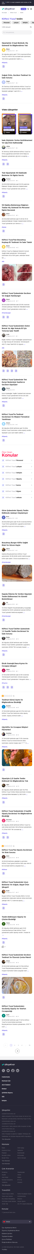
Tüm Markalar (6, 1160)
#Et (3, 261)
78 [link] (29, 1045)
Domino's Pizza (6, 1150)
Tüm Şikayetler (6, 1139)
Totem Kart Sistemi (7, 1196)
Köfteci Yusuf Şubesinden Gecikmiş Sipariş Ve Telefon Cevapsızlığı (14, 1008)
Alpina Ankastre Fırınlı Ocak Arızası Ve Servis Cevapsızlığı (17, 1116)
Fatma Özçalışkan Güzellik (24, 1194)
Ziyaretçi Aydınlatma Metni (10, 1230)
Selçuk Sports (21, 1201)
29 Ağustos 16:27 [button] (10, 83)
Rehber (4, 1089)
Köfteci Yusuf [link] (9, 18)
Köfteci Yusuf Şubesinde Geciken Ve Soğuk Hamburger (16, 294)
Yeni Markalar (6, 1163)
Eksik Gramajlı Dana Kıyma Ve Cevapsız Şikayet (15, 664)
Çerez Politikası (7, 1239)
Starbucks (20, 1150)
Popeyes (4, 1153)
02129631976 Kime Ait (8, 1131)
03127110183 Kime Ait (8, 1129)
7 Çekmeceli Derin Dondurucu (9, 1212)
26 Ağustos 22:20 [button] (10, 786)
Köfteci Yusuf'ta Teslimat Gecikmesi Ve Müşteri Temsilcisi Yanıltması (15, 416)
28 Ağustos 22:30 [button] (10, 301)
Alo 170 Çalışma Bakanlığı (24, 1204)
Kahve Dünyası (21, 1158)
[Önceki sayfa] (5, 1045)
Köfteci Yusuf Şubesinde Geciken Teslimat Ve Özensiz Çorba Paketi (16, 956)
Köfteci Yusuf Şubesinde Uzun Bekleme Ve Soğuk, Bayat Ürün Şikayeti (15, 884)
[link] (3, 947)
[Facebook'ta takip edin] (13, 1070)
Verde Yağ (5, 1204)
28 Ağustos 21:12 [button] (10, 518)
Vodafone (4, 1182)
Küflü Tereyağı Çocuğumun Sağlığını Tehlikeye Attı (16, 1134)
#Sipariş (4, 62)
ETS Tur (19, 1180)
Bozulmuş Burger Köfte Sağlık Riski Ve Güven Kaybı (15, 544)
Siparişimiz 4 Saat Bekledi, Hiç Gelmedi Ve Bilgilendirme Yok (15, 44)
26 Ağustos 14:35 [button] (10, 857)
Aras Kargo (5, 1177)
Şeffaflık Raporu (7, 1092)
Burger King (5, 1158)
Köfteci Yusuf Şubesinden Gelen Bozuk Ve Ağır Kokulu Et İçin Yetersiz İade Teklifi (16, 328)
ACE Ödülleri (6, 1085)
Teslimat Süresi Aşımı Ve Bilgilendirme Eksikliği (12, 701)
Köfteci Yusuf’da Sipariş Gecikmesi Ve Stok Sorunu (17, 851)
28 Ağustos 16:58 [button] (10, 604)
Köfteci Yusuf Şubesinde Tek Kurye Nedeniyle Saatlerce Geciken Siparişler (14, 382)
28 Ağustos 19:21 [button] (10, 550)
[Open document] (3, 164)
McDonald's (20, 1155)
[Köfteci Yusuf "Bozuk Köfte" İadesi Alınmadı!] (9, 124)
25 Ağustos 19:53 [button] (10, 1016)
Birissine (19, 1199)
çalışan (16, 22)
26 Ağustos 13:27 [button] (10, 892)
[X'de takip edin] (3, 1070)
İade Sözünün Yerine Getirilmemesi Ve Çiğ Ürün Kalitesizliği (17, 141)
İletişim (4, 1100)
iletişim (25, 22)
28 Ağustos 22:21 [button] (10, 336)
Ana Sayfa (4, 12)
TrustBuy (4, 1249)
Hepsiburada (20, 1172)
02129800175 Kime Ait (8, 1124)
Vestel (19, 1174)
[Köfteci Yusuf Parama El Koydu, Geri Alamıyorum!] (25, 124)
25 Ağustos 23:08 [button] (10, 924)
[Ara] (28, 9)
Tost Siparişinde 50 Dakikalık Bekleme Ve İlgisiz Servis (14, 174)
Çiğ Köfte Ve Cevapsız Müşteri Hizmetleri (15, 728)
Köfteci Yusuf (13, 12)
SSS (3, 1096)
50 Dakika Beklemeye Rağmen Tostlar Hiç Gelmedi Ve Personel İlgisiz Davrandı (15, 207)
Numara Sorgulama (7, 1180)
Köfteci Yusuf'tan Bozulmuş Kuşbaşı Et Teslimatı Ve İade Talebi (17, 241)
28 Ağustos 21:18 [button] (10, 424)
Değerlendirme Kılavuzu (9, 1242)
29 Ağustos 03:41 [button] (10, 215)
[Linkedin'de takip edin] (17, 1070)
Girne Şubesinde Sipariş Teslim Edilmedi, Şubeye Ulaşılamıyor (15, 511)
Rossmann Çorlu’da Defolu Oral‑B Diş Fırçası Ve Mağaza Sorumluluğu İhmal (17, 1118)
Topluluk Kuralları (7, 1236)
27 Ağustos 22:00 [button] (10, 707)
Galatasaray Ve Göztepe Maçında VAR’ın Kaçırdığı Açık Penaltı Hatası (17, 1136)
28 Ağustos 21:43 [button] (10, 389)
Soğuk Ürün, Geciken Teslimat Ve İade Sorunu (16, 76)
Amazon (19, 1182)
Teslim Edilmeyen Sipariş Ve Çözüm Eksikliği (14, 918)
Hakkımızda (6, 1077)
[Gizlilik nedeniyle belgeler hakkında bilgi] (3, 66)
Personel (7, 22)
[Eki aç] (9, 272)
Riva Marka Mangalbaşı (8, 1199)
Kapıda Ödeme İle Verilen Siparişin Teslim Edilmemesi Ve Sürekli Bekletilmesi (17, 596)
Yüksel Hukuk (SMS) (8, 1194)
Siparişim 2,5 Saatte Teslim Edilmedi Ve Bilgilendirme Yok (15, 779)
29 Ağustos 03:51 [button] (10, 180)
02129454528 (21, 1196)
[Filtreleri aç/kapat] (30, 27)
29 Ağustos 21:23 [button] (10, 50)
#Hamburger (6, 313)
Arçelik (4, 1174)
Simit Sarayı (20, 1148)
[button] (8, 696)
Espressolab (20, 1153)
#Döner (4, 869)
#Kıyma (4, 683)
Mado (3, 1148)
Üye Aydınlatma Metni (9, 1227)
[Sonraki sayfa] (17, 1051)
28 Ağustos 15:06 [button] (10, 671)
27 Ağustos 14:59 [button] (10, 734)
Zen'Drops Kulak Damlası (9, 1201)
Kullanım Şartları (7, 1233)
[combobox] (17, 32)
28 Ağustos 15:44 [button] (10, 639)
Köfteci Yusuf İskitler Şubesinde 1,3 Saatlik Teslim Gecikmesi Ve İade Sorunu (16, 631)
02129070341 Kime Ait (8, 1113)
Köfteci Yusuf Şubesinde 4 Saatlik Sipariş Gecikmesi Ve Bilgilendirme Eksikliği (17, 813)
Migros (19, 1177)
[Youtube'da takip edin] (8, 1070)
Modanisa (4, 1172)
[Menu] (31, 9)
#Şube (4, 227)
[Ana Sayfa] (8, 9)
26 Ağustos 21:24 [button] (10, 821)
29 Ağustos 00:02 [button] (10, 247)
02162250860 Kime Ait (9, 1121)
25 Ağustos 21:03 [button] (10, 962)
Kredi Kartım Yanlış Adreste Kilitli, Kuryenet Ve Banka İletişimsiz (17, 1126)
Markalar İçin (6, 1081)
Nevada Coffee (6, 1155)
